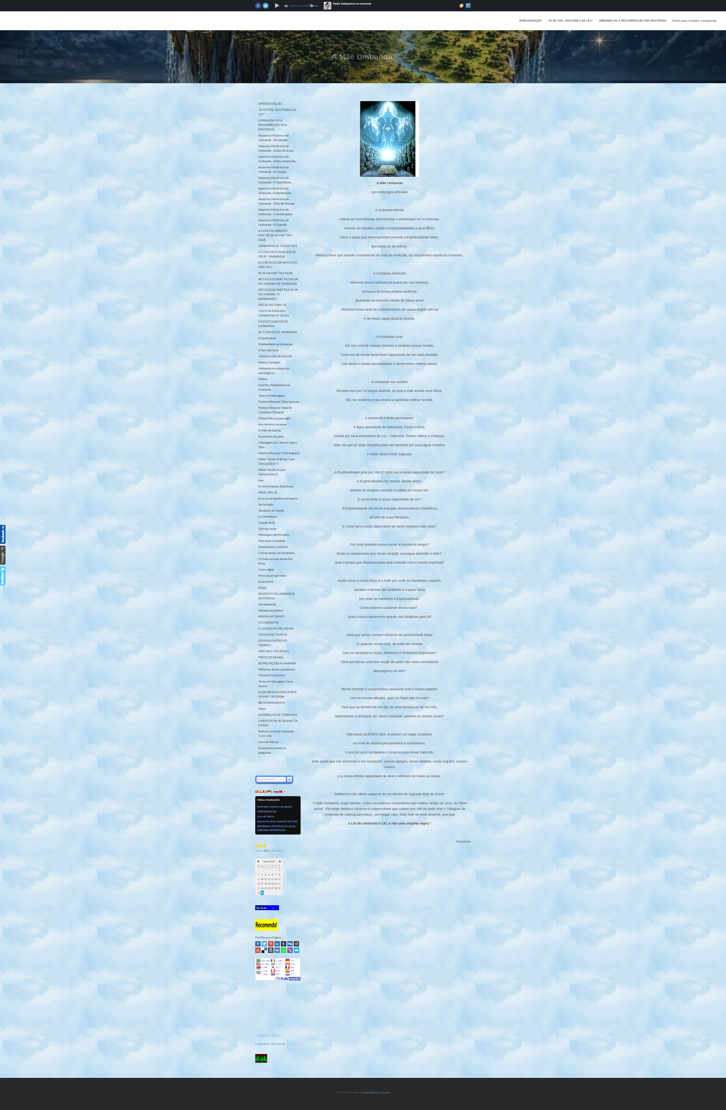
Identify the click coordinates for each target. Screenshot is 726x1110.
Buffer (270, 950)
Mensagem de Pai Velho (273, 534)
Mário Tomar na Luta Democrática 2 (271, 472)
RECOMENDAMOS (271, 702)
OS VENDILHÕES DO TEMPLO (272, 643)
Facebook (258, 943)
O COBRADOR (268, 622)
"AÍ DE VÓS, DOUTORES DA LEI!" (277, 112)
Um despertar (267, 604)
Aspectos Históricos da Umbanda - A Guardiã (273, 222)
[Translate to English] (257, 791)
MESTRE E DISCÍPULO (273, 651)
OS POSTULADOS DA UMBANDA (273, 324)
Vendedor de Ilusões (271, 510)
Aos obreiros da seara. (272, 424)
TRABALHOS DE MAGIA (275, 356)
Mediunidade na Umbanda (275, 344)
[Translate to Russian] (276, 791)
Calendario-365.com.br (270, 1044)
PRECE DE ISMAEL (270, 657)
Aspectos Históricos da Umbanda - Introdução (273, 137)
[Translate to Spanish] (261, 791)
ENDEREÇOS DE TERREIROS (277, 714)
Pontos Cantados (269, 362)
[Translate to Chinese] (280, 791)
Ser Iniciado (265, 504)
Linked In (277, 943)
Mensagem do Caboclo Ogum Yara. (277, 445)
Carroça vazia (267, 528)
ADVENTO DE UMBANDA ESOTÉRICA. (276, 596)
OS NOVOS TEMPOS (272, 634)
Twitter (264, 943)
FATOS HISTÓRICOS (272, 304)
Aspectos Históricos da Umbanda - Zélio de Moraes (276, 201)
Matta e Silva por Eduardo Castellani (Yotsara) (275, 410)
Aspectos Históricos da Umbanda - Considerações (275, 212)
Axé (260, 480)
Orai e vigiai (266, 569)
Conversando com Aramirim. (276, 553)
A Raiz (262, 587)
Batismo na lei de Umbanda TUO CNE (276, 733)
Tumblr (283, 943)
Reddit (296, 943)
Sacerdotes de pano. (271, 436)
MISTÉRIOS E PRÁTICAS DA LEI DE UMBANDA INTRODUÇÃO (276, 828)
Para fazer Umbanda (271, 540)
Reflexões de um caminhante (276, 669)
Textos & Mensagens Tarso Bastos (275, 683)
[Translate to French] (265, 791)
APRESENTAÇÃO (530, 20)
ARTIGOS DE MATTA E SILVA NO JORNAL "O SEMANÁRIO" (278, 294)
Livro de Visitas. (268, 742)
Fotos (262, 708)
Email (296, 950)
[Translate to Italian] (273, 791)
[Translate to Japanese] (284, 791)
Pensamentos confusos (273, 546)
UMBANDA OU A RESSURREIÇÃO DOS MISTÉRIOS (272, 124)
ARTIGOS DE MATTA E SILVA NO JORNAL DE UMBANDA (278, 281)
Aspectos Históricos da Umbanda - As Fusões (273, 169)
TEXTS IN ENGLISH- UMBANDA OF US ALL (273, 313)
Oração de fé (266, 522)
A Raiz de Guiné (268, 350)
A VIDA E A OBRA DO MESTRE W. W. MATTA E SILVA (275, 235)
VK (277, 950)
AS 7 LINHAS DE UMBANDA (277, 332)
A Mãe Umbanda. (269, 430)
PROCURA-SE (267, 492)
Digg (290, 943)
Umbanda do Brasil (376, 1092)
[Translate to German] (269, 791)
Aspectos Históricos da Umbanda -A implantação (274, 190)
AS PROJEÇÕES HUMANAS (277, 663)
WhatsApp (283, 950)
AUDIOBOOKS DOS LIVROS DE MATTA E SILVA (277, 694)
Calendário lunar (267, 1035)
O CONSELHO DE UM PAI (276, 628)
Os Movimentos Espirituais (275, 486)
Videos (262, 379)
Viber (290, 950)
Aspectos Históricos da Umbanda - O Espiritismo (274, 180)
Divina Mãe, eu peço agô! (274, 418)
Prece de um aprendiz (272, 575)
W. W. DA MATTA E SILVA (275, 273)
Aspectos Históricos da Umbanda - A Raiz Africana (275, 148)
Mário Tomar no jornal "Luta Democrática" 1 (276, 461)
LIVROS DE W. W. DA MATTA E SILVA (278, 723)
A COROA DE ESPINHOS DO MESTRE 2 (277, 265)
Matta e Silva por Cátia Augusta (278, 453)
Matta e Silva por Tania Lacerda (278, 401)
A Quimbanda (267, 338)
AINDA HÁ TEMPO (271, 616)
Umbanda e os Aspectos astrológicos (274, 370)
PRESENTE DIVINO (271, 675)
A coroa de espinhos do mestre (278, 498)
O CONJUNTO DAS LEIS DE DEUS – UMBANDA (277, 254)
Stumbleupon (258, 950)
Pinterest (270, 943)
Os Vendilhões (267, 516)
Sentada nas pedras (270, 610)
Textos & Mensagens (271, 395)
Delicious (264, 950)
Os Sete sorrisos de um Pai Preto (275, 561)
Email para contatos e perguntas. (272, 750)
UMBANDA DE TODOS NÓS (277, 245)
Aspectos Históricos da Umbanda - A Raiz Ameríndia (277, 159)
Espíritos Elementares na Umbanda (274, 387)
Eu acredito (265, 581)
